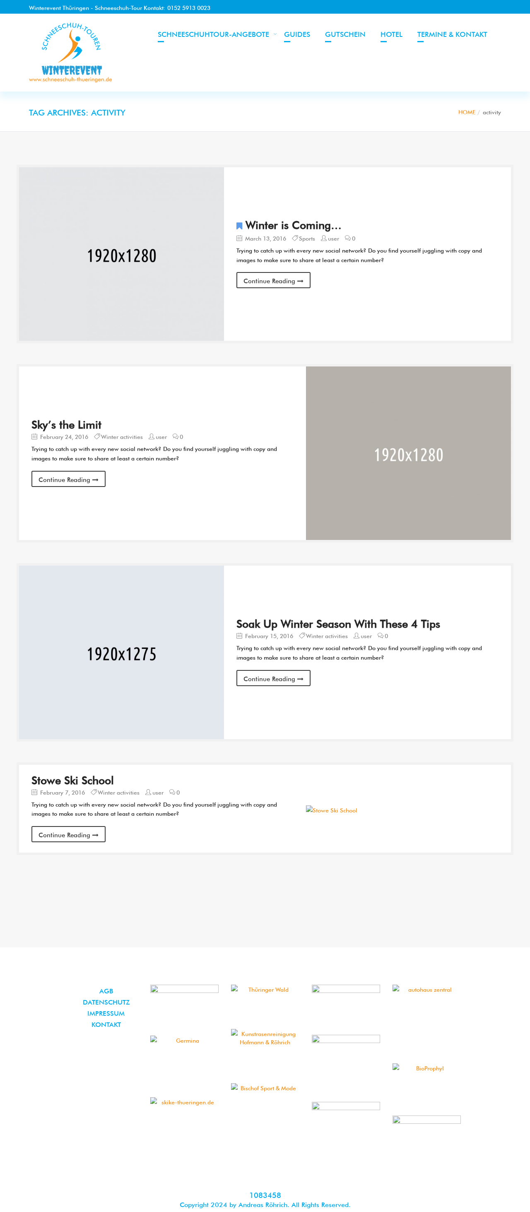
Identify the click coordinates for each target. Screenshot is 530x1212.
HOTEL (391, 33)
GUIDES (297, 33)
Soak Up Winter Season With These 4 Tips (338, 622)
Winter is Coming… (294, 223)
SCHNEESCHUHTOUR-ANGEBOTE (213, 33)
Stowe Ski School (72, 779)
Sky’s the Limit (66, 423)
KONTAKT (106, 1023)
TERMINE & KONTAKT (452, 33)
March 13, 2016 (264, 237)
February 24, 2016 (63, 436)
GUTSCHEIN (345, 33)
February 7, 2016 (62, 791)
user (333, 237)
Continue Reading (270, 280)
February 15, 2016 (268, 635)
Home (466, 111)
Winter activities (122, 436)
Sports (307, 237)
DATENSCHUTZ (106, 1001)
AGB (106, 990)
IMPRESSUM (106, 1012)
